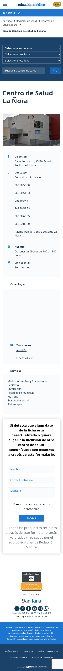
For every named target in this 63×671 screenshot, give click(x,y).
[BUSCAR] (55, 70)
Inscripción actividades (42, 658)
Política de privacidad (48, 651)
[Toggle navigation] (5, 4)
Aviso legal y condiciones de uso (31, 616)
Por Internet (22, 267)
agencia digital (21, 667)
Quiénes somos (11, 651)
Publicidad (28, 651)
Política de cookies (18, 658)
